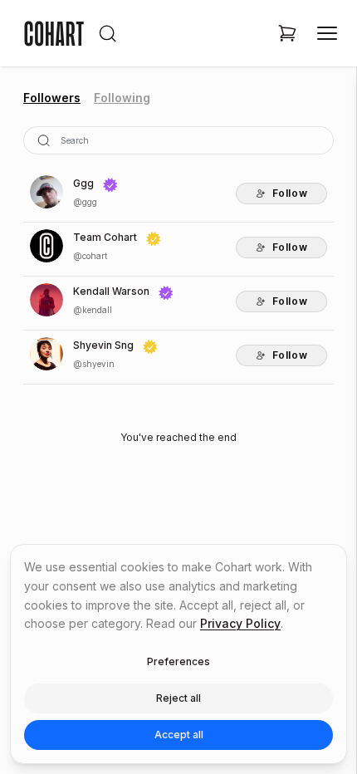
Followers (52, 98)
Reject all (178, 698)
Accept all (178, 734)
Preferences (178, 661)
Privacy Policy (240, 623)
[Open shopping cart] (287, 33)
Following (122, 98)
